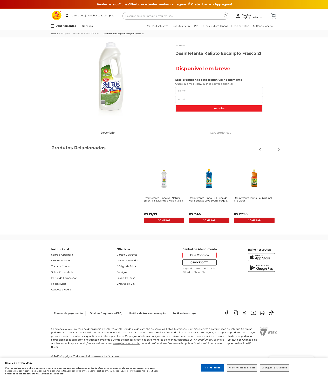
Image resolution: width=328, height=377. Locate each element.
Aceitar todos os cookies (242, 368)
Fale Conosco (199, 255)
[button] (90, 15)
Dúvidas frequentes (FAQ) (106, 313)
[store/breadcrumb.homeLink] (54, 33)
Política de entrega (184, 313)
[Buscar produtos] (225, 16)
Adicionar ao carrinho (164, 220)
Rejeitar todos (212, 368)
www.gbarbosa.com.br (126, 343)
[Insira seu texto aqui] (262, 313)
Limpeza (65, 33)
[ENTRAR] (252, 16)
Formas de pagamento (68, 313)
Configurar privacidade (274, 368)
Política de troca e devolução (147, 313)
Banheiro (78, 33)
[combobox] (175, 16)
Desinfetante (92, 33)
